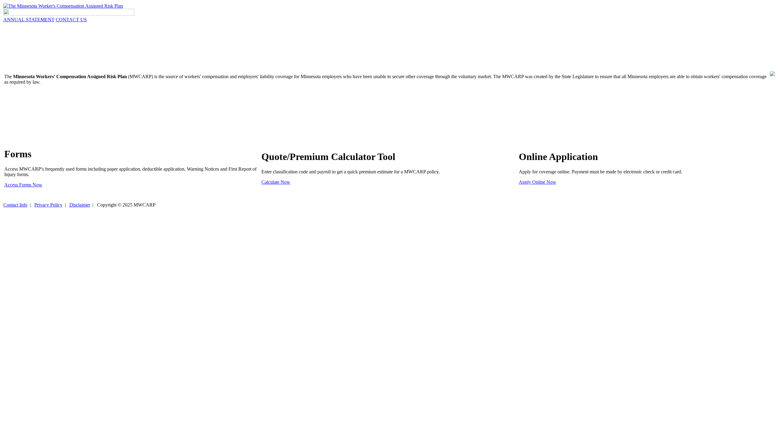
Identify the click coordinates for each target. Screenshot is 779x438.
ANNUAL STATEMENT (28, 19)
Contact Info (15, 204)
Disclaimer (79, 204)
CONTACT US (71, 19)
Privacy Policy (48, 204)
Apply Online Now (537, 182)
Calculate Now (275, 182)
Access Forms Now (23, 184)
